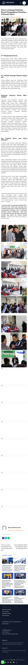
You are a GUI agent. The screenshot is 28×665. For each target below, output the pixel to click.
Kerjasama (4, 640)
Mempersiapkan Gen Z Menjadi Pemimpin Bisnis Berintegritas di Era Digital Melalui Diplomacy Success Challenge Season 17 (20, 584)
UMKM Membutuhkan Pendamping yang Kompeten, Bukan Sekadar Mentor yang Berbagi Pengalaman (7, 568)
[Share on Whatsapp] (8, 538)
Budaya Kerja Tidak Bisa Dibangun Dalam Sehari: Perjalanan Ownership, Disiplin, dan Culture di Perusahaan (20, 568)
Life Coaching (5, 611)
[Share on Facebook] (3, 538)
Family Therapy (5, 615)
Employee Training (6, 613)
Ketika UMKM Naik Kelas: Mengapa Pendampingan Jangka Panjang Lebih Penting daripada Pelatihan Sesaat (7, 584)
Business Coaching (6, 609)
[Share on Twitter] (6, 538)
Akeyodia (13, 659)
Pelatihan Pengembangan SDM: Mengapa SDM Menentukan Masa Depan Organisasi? (19, 599)
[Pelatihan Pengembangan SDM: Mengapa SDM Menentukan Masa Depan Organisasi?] (20, 595)
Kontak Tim (4, 648)
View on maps (5, 623)
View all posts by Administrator (15, 530)
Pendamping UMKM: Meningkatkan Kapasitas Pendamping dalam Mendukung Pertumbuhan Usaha (7, 599)
